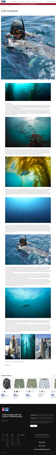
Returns (18, 439)
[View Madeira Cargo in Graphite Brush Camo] (29, 391)
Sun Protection (7, 446)
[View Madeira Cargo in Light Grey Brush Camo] (27, 391)
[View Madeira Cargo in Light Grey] (32, 391)
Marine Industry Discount (13, 442)
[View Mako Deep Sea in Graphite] (17, 391)
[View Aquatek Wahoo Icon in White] (2, 391)
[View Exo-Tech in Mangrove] (52, 391)
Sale (37, 1)
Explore (40, 1)
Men (12, 1)
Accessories (27, 1)
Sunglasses (33, 1)
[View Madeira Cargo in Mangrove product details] (32, 383)
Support (18, 434)
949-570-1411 (42, 446)
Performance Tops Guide (7, 441)
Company (12, 434)
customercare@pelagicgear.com (42, 449)
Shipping (18, 438)
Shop (3, 434)
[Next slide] (50, 383)
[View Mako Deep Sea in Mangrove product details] (19, 383)
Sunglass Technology (7, 445)
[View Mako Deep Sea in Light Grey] (19, 391)
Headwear (22, 1)
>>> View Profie (21, 361)
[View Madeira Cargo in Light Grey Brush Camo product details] (44, 383)
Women (15, 1)
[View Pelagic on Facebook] (7, 420)
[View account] (52, 1)
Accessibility (18, 441)
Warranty (18, 440)
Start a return (42, 442)
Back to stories (7, 364)
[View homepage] (3, 2)
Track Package (18, 437)
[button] (54, 1)
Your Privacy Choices (23, 435)
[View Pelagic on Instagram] (2, 420)
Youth (18, 1)
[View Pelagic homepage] (5, 409)
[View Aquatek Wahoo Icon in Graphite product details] (7, 383)
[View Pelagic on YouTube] (5, 420)
